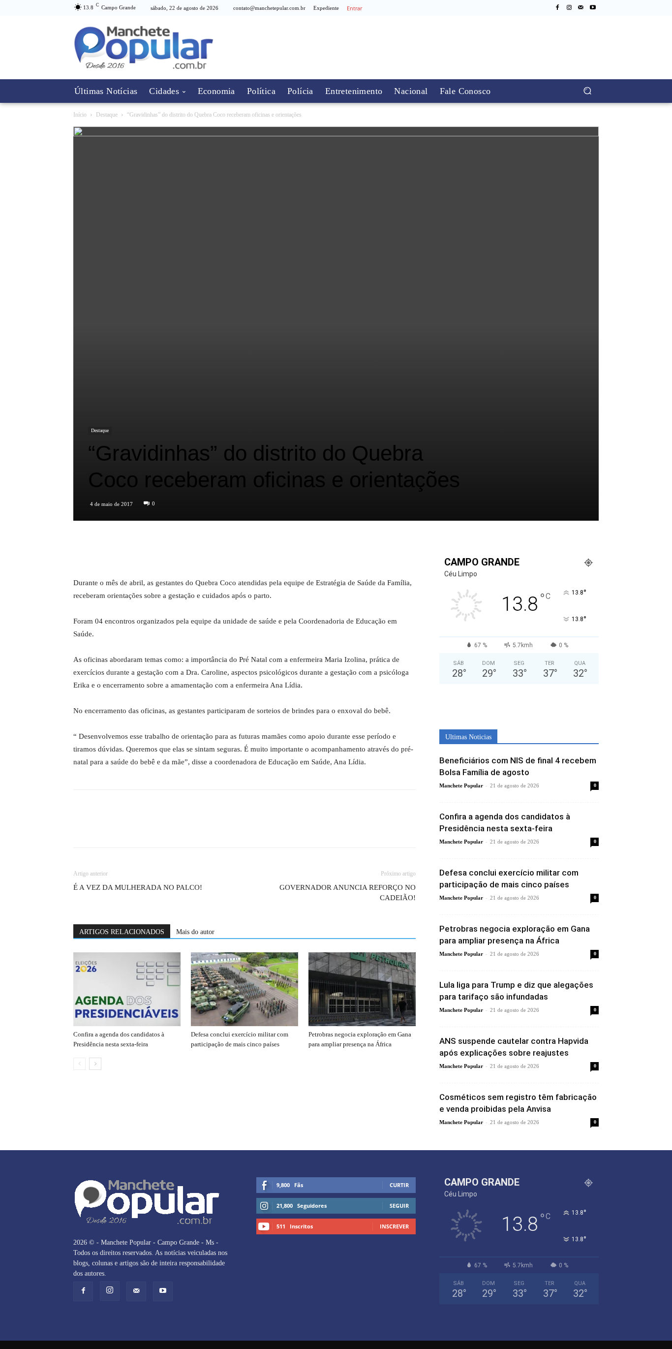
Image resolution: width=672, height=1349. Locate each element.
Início (80, 114)
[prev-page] (79, 1064)
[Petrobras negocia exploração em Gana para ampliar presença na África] (362, 989)
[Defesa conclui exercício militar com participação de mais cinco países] (244, 989)
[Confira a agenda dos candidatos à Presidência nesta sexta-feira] (127, 989)
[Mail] (581, 8)
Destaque (107, 114)
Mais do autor (195, 932)
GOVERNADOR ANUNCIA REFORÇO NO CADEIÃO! (347, 892)
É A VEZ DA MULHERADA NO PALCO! (137, 887)
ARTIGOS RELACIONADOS (121, 932)
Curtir (399, 1185)
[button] (587, 90)
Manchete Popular (461, 785)
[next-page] (95, 1064)
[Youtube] (593, 8)
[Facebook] (557, 8)
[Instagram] (569, 8)
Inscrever (394, 1226)
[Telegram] (128, 548)
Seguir (399, 1205)
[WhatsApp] (106, 548)
